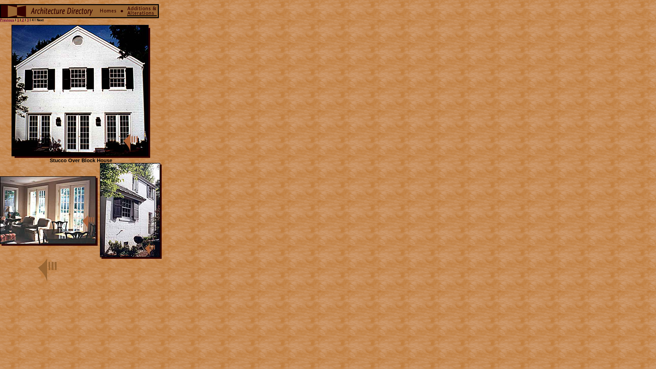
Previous (7, 20)
